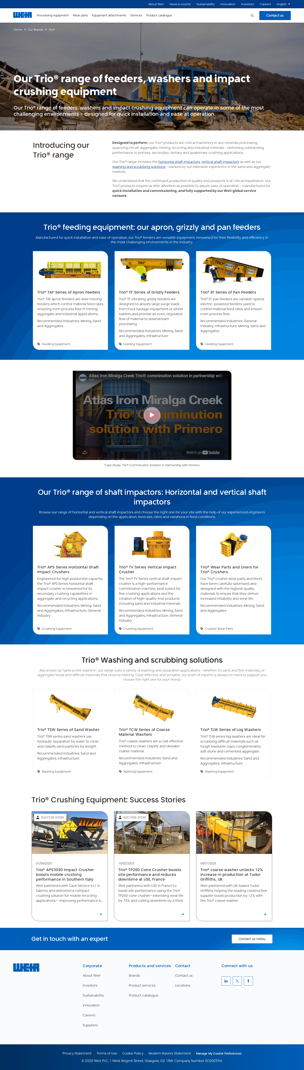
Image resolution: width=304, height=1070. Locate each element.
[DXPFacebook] (248, 981)
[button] (289, 4)
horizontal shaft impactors (179, 161)
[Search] (252, 15)
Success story (52, 817)
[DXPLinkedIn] (226, 981)
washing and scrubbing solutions (138, 166)
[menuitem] (156, 4)
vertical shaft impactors (220, 161)
